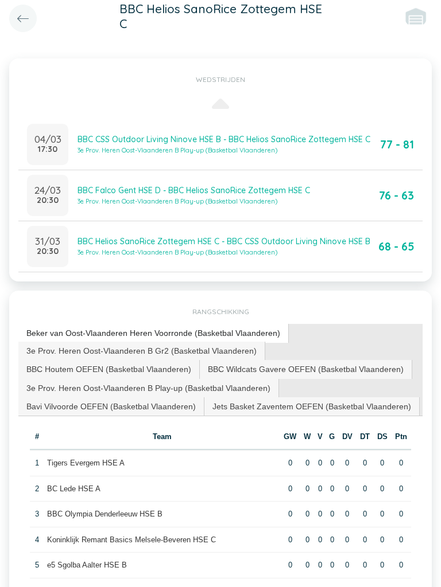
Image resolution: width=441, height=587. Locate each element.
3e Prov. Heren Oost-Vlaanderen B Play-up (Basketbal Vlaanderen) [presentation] (148, 388)
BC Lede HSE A (73, 488)
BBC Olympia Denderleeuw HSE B (105, 514)
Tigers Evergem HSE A (86, 463)
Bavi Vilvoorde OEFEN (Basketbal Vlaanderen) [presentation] (111, 406)
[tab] (153, 333)
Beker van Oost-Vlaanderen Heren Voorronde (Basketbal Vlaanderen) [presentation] (153, 333)
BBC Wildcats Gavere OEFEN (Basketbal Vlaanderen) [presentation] (306, 369)
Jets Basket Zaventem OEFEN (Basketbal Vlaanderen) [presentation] (311, 406)
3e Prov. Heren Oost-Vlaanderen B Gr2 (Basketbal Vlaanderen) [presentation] (141, 350)
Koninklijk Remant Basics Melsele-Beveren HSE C (131, 539)
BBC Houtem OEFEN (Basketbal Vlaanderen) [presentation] (108, 369)
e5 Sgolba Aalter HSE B (87, 565)
